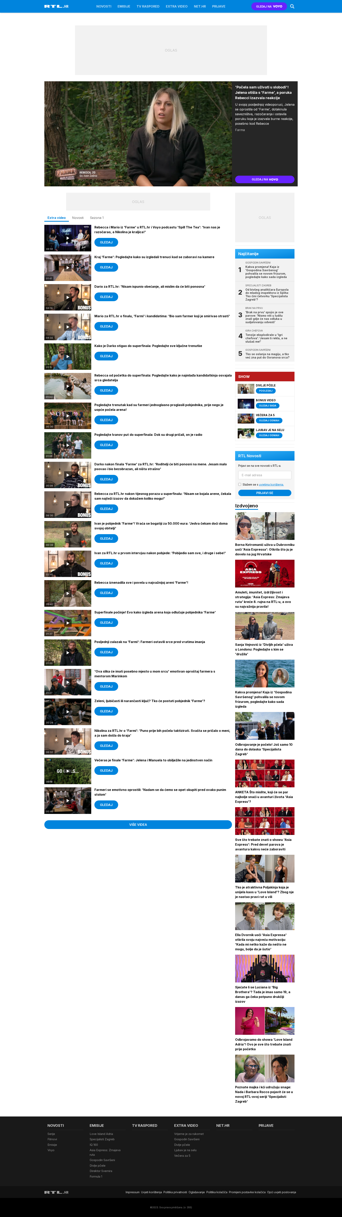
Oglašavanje (197, 1192)
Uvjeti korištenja (151, 1192)
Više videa (138, 825)
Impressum (133, 1192)
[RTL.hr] (56, 6)
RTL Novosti (249, 455)
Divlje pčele (97, 1165)
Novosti (103, 6)
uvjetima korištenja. (271, 484)
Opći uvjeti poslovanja (281, 1192)
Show (244, 377)
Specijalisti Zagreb (102, 1139)
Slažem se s (263, 484)
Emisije (124, 6)
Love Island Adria (101, 1134)
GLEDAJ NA (264, 6)
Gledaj (106, 242)
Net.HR (200, 6)
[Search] (292, 6)
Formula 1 (96, 1176)
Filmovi (52, 1139)
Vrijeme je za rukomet (189, 1134)
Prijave (218, 6)
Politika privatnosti (175, 1192)
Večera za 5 (182, 1156)
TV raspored (148, 6)
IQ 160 (94, 1145)
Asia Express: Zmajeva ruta (105, 1152)
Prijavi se (264, 493)
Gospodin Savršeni (102, 1160)
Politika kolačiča (216, 1192)
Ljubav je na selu (185, 1150)
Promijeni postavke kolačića (247, 1192)
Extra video (177, 6)
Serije (51, 1134)
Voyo (51, 1150)
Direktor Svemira (101, 1171)
